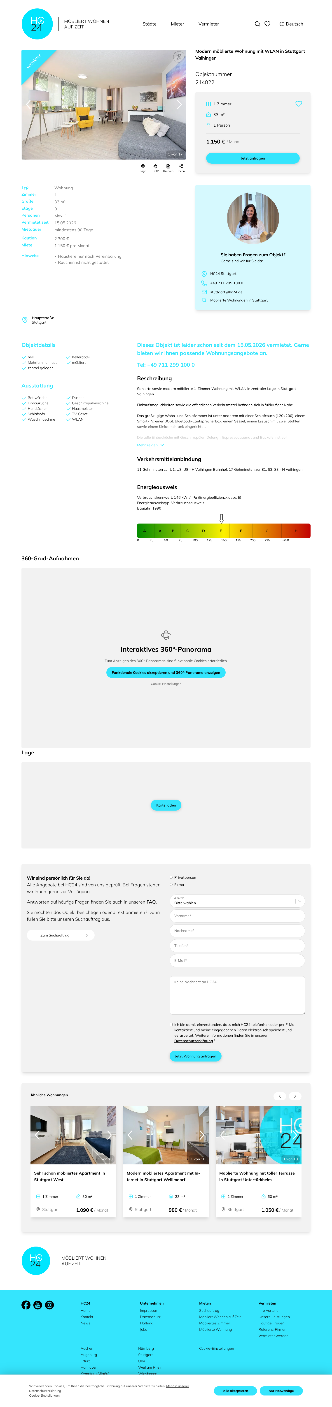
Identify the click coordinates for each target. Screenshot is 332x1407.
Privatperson (185, 877)
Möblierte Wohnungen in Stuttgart (239, 300)
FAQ (151, 902)
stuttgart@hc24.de (226, 292)
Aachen (87, 1348)
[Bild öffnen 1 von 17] (103, 105)
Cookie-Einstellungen (166, 684)
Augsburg (89, 1354)
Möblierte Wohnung (215, 1329)
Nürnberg (146, 1348)
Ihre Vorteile (268, 1310)
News (85, 1323)
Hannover (89, 1367)
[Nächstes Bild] (179, 104)
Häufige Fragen (271, 1323)
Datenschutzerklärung (193, 1040)
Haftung (146, 1323)
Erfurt (85, 1361)
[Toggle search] (257, 24)
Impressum (149, 1310)
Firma (179, 884)
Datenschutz (150, 1316)
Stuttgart (145, 1354)
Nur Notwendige (281, 1391)
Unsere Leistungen (274, 1316)
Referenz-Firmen (272, 1329)
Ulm (141, 1361)
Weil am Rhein (150, 1367)
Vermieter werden (273, 1335)
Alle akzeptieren (235, 1391)
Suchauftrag (209, 1310)
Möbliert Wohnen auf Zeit (220, 1316)
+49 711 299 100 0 (226, 283)
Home (86, 1310)
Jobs (143, 1329)
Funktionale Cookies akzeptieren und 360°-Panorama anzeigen (166, 672)
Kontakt (87, 1316)
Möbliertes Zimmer (214, 1323)
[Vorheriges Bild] (28, 104)
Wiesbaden (147, 1373)
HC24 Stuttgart (223, 273)
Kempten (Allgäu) (95, 1373)
